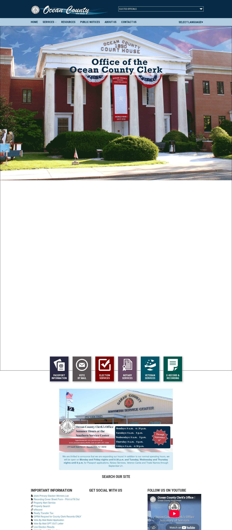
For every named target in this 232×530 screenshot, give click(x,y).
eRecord (38, 509)
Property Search (42, 506)
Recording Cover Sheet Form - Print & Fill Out (57, 499)
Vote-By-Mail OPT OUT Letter (48, 523)
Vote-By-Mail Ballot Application (49, 519)
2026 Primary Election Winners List (51, 495)
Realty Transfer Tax (43, 513)
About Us (110, 22)
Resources (68, 22)
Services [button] (49, 22)
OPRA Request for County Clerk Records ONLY (57, 516)
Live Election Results (44, 526)
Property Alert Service (45, 502)
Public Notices (90, 22)
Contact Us (129, 22)
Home (35, 22)
